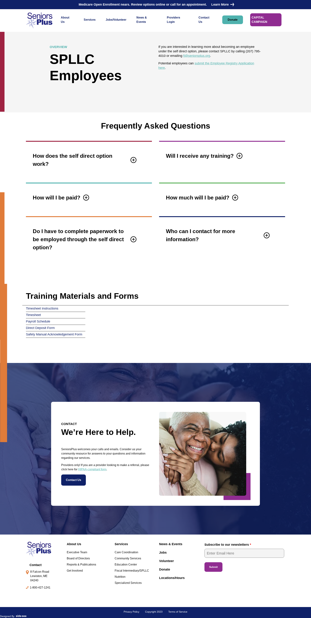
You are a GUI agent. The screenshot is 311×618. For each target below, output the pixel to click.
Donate (233, 19)
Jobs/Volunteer (116, 19)
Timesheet (33, 315)
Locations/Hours (172, 578)
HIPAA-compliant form (92, 469)
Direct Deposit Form (40, 328)
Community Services (128, 558)
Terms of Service (177, 611)
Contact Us (204, 19)
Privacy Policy (131, 611)
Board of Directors (78, 558)
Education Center (126, 564)
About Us (65, 19)
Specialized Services (128, 582)
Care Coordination (126, 552)
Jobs (163, 552)
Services (90, 19)
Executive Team (77, 552)
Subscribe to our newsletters (227, 544)
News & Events (141, 19)
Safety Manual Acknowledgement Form (54, 334)
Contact (36, 565)
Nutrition (120, 576)
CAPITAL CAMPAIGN (259, 19)
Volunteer (166, 561)
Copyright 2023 (154, 611)
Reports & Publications (81, 564)
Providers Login (173, 19)
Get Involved (75, 570)
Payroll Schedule (38, 321)
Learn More (220, 4)
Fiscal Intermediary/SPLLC (132, 570)
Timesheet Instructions (42, 308)
